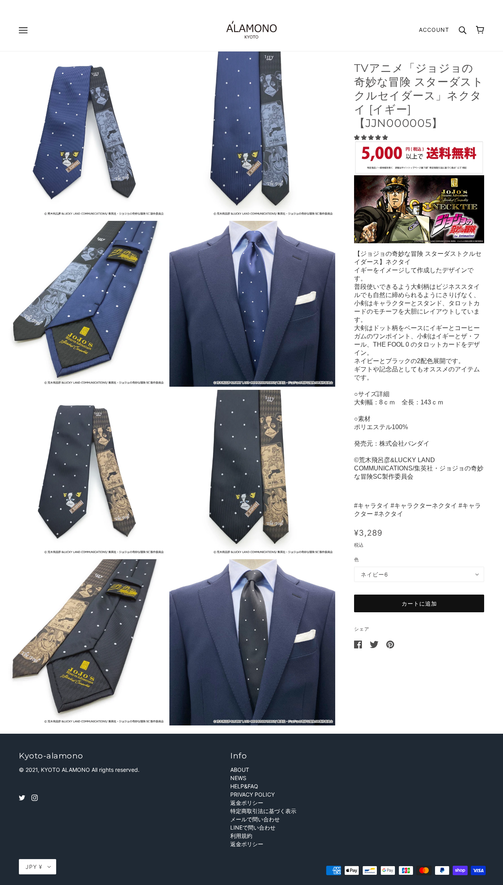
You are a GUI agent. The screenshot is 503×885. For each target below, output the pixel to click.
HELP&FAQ (244, 786)
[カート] (480, 30)
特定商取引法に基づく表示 (263, 811)
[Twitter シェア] (375, 643)
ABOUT (239, 769)
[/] (251, 29)
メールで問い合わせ (255, 819)
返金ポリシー (246, 802)
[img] (22, 797)
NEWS (238, 778)
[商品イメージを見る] (83, 134)
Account (434, 29)
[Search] (462, 29)
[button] (371, 137)
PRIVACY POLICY (252, 794)
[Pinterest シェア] (390, 643)
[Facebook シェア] (359, 643)
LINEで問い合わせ (252, 827)
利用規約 (241, 835)
